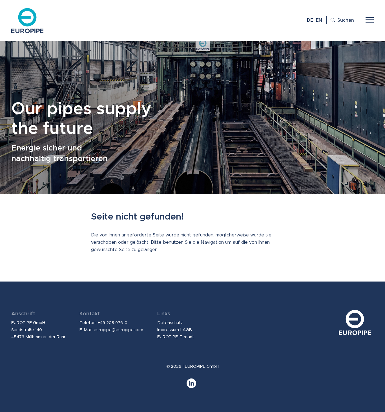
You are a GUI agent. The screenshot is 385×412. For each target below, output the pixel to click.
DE (310, 20)
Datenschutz (170, 323)
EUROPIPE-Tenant (175, 337)
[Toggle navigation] (370, 19)
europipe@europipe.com (118, 330)
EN (319, 20)
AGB (187, 330)
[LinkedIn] (192, 386)
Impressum (168, 330)
